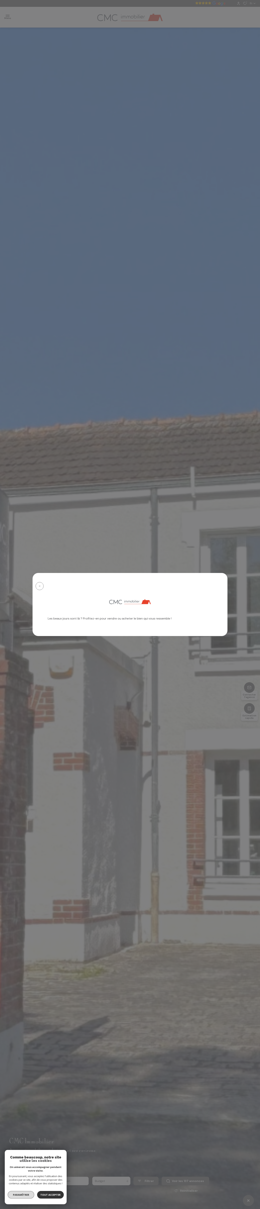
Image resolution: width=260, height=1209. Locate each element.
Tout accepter (50, 1194)
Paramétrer (21, 1194)
